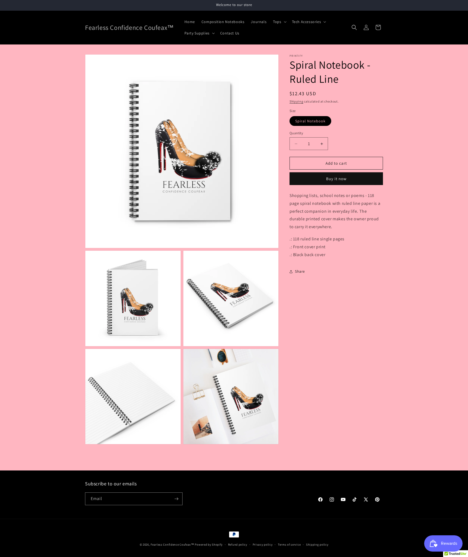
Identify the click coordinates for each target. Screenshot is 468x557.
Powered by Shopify (209, 544)
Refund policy (237, 544)
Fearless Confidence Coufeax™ (172, 544)
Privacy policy (263, 544)
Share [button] (300, 271)
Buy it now (336, 179)
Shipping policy (317, 544)
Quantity (296, 133)
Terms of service (289, 544)
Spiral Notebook (310, 121)
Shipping (296, 101)
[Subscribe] (176, 498)
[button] (279, 21)
